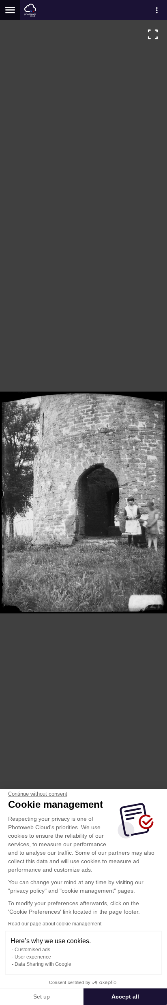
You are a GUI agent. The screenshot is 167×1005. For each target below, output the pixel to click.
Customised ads (32, 949)
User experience (33, 957)
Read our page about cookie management (54, 924)
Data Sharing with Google (43, 964)
